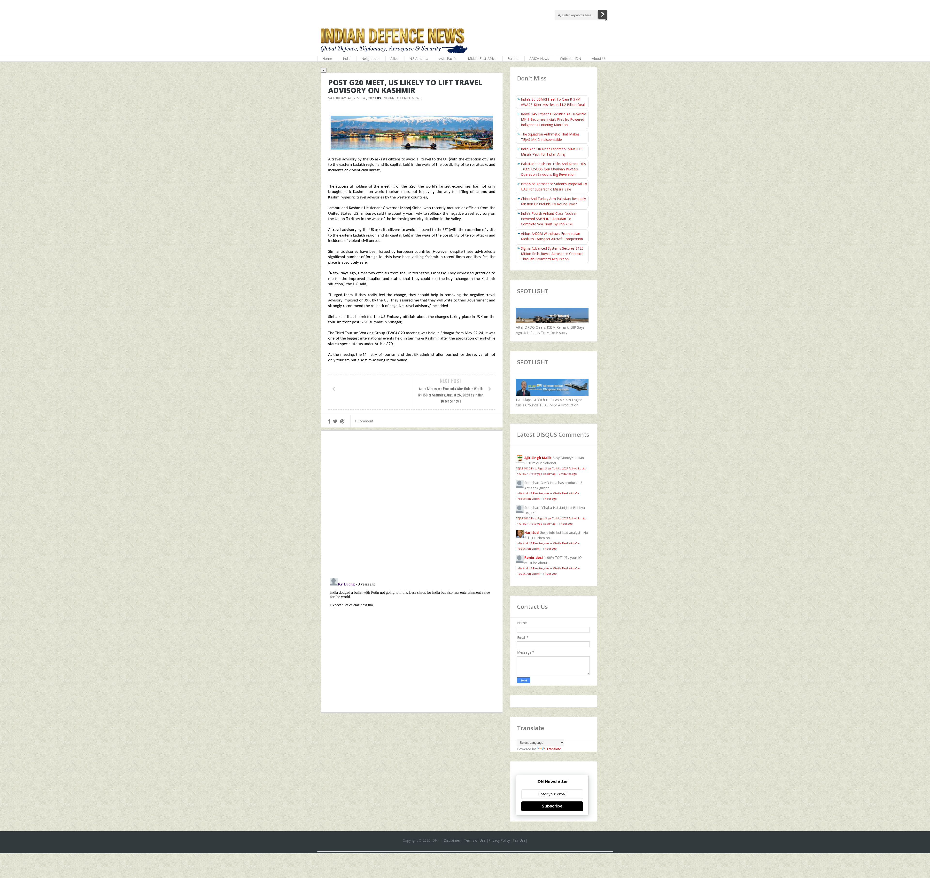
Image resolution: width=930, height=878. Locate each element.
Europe (513, 58)
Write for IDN (570, 58)
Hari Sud (531, 532)
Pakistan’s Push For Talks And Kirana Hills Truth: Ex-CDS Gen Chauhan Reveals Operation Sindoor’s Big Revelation (553, 169)
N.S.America (418, 58)
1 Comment (364, 421)
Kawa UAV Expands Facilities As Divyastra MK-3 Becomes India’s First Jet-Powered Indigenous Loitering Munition (553, 119)
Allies (394, 58)
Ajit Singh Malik (537, 457)
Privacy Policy (499, 840)
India (346, 58)
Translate (553, 749)
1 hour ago (549, 498)
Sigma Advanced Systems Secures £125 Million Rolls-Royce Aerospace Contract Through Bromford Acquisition (552, 253)
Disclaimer (452, 840)
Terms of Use (475, 840)
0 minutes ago (567, 473)
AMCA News (539, 58)
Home (327, 58)
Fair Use (519, 840)
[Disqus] (411, 505)
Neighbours (370, 58)
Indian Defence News (401, 98)
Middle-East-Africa (482, 58)
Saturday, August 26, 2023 (352, 98)
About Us (599, 58)
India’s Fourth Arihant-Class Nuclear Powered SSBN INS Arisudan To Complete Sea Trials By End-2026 (549, 218)
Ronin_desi (533, 557)
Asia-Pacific (448, 58)
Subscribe (552, 806)
